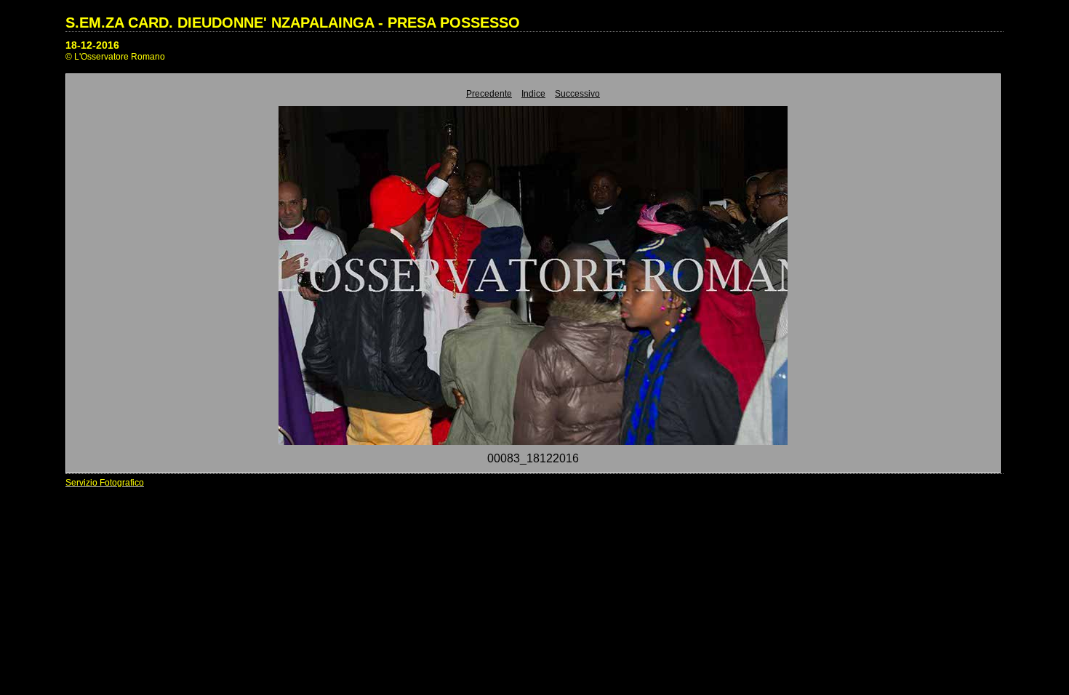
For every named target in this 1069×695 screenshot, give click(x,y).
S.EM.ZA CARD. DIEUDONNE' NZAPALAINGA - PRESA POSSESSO (292, 23)
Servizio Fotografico (104, 483)
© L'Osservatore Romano (115, 57)
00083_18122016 (533, 458)
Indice (533, 94)
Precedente (489, 94)
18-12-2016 (92, 45)
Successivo (577, 94)
